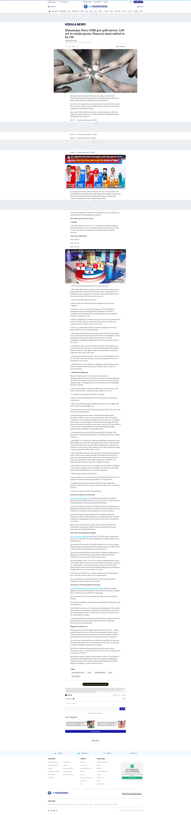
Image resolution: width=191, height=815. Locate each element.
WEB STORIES (118, 11)
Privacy (82, 774)
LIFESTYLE (72, 804)
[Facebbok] (49, 810)
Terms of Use (83, 781)
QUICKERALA (51, 777)
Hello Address (67, 762)
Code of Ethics (101, 784)
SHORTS (124, 11)
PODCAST (109, 804)
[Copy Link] (76, 46)
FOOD (95, 11)
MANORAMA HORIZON (53, 765)
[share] (69, 46)
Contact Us (83, 765)
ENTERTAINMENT (62, 11)
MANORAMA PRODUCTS (86, 768)
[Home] (49, 11)
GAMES (140, 11)
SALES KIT (99, 765)
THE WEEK (50, 768)
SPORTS (82, 11)
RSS (81, 784)
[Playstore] (106, 793)
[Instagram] (63, 2)
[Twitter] (68, 2)
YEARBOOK (105, 2)
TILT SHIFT (129, 11)
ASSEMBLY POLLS (75, 11)
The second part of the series (80, 536)
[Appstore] (116, 793)
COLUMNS (135, 11)
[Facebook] (60, 2)
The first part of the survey (79, 498)
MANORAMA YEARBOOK (53, 771)
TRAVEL (100, 11)
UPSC (87, 11)
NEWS (69, 11)
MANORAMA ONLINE (87, 2)
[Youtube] (65, 2)
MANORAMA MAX (67, 771)
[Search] (130, 2)
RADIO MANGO (51, 774)
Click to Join (132, 777)
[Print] (73, 46)
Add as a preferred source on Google (96, 684)
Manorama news (97, 2)
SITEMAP (99, 774)
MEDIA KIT (82, 771)
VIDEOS (111, 11)
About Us (82, 762)
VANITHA (65, 765)
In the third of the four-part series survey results (86, 588)
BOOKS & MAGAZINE (68, 774)
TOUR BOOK (106, 11)
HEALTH (91, 11)
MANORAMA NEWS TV (68, 768)
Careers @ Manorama (86, 777)
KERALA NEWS (55, 11)
